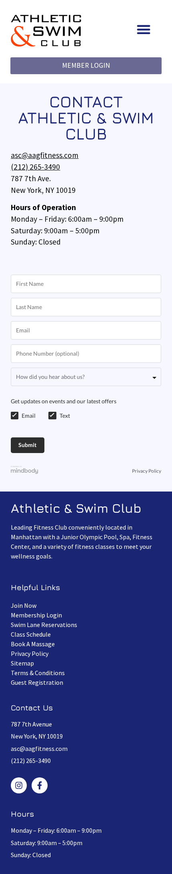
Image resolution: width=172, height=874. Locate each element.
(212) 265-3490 (35, 167)
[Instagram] (19, 785)
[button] (143, 29)
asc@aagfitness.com (44, 155)
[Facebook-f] (40, 785)
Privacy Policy (146, 471)
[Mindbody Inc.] (24, 471)
